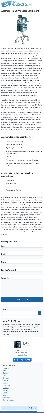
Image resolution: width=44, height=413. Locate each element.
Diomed (5, 380)
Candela (5, 373)
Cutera (5, 375)
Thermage (6, 398)
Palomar (6, 390)
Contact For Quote (22, 299)
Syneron (5, 395)
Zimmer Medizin (8, 400)
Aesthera (6, 368)
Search (5, 309)
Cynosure (6, 378)
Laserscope (6, 385)
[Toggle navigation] (40, 4)
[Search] (39, 313)
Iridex (5, 383)
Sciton (5, 393)
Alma (4, 371)
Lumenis (5, 388)
